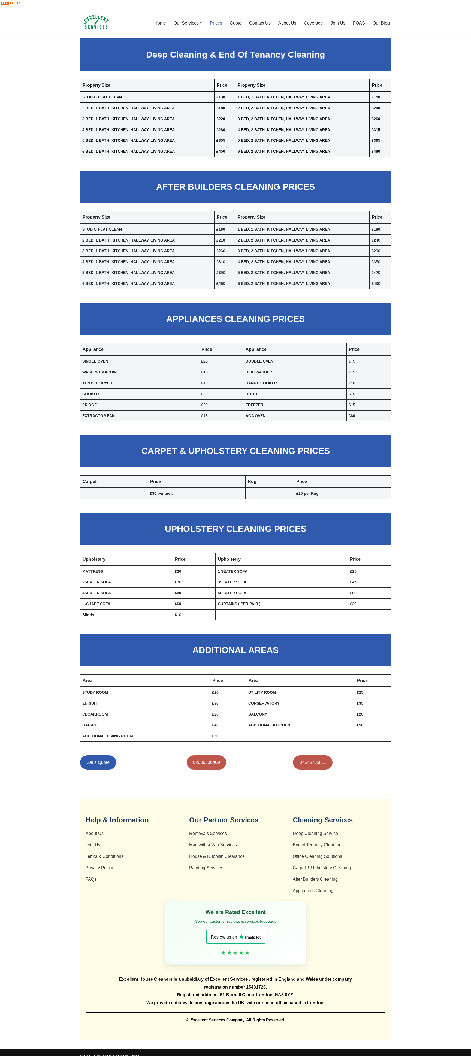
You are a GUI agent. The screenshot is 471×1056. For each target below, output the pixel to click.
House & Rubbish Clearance (217, 856)
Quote (235, 23)
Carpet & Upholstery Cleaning (322, 867)
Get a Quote (98, 762)
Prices (216, 23)
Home (160, 23)
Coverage (313, 23)
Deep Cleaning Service (315, 833)
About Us (287, 23)
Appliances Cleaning (313, 890)
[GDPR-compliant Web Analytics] (11, 3)
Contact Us (260, 23)
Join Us (338, 23)
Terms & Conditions (104, 856)
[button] (201, 23)
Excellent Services (229, 979)
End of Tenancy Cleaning (317, 845)
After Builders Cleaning (315, 879)
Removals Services (208, 833)
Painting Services (206, 867)
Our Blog (381, 23)
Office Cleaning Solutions (317, 856)
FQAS (359, 23)
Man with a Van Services (213, 845)
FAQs (91, 879)
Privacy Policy (99, 867)
